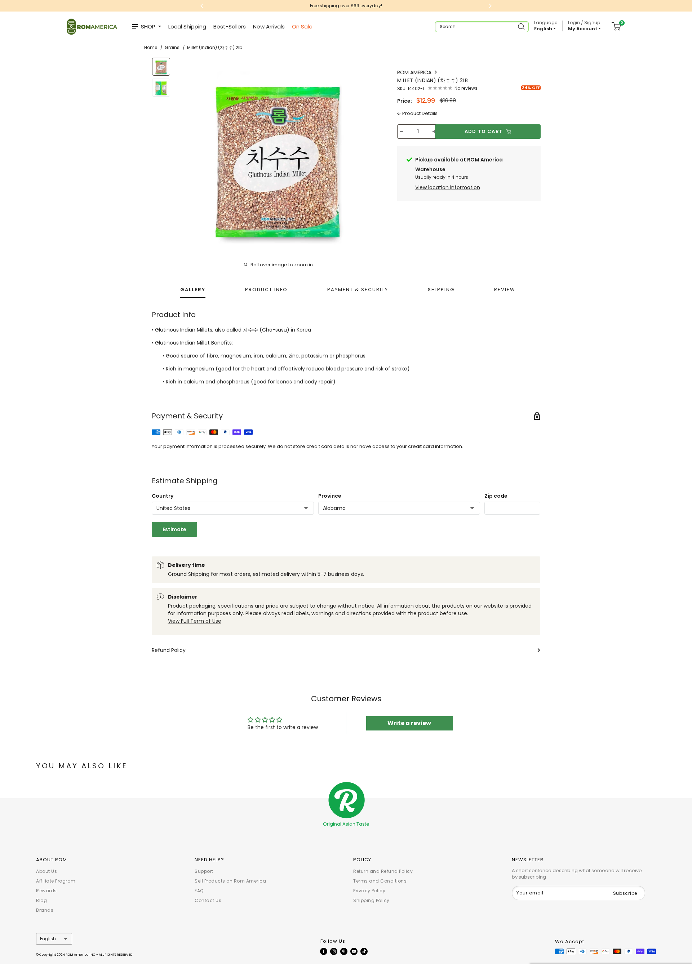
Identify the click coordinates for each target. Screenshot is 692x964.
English (48, 939)
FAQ (199, 891)
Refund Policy (169, 650)
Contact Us (208, 900)
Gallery (192, 289)
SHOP (148, 26)
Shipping (441, 289)
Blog (41, 900)
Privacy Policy (369, 891)
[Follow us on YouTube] (354, 951)
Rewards (46, 891)
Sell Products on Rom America (230, 881)
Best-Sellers (229, 26)
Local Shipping (187, 26)
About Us (46, 871)
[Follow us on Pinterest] (343, 951)
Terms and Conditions (380, 881)
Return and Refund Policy (383, 871)
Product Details (420, 113)
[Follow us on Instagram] (333, 951)
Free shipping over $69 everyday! (346, 6)
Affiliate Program (56, 881)
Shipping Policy (371, 900)
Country (162, 495)
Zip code (495, 495)
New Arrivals (269, 26)
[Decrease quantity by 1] (401, 131)
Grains (172, 47)
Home (150, 47)
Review (504, 289)
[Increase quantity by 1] (434, 131)
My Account (583, 28)
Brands (44, 910)
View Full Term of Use (194, 621)
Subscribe (625, 893)
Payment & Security (357, 289)
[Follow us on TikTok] (364, 951)
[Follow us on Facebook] (323, 951)
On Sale (302, 26)
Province (329, 495)
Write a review (409, 723)
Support (204, 871)
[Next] (369, 152)
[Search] (522, 26)
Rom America (415, 72)
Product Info (266, 289)
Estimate (174, 529)
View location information (447, 187)
